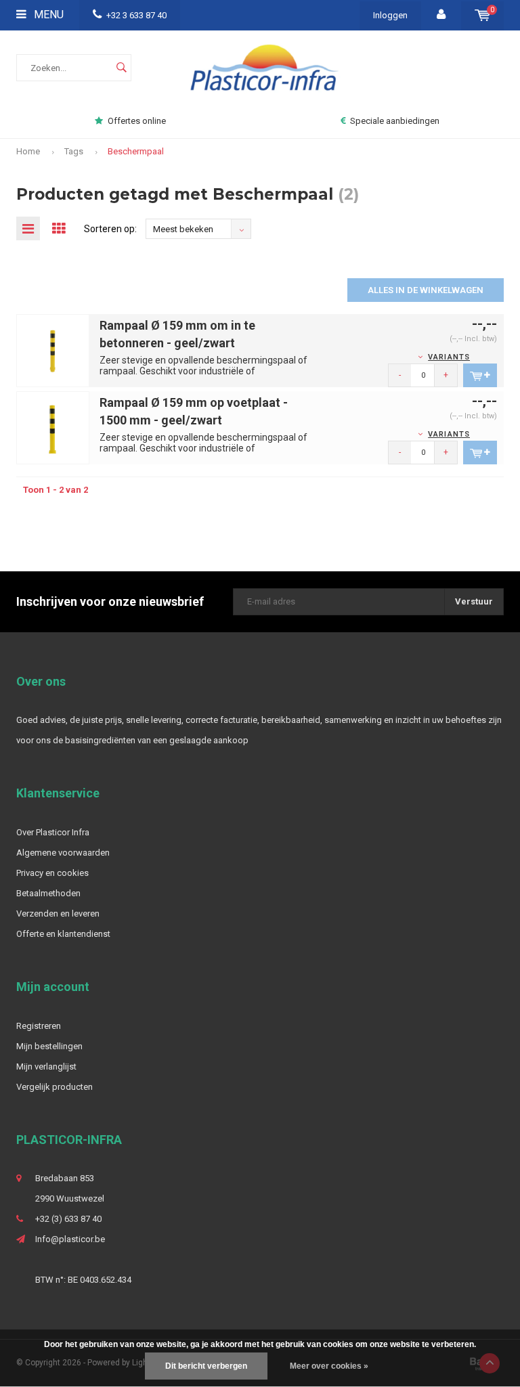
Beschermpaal (136, 151)
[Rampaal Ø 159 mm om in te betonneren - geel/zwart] (53, 350)
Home (28, 151)
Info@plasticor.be (70, 1239)
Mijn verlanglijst (46, 1066)
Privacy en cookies (52, 873)
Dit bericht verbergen (206, 1366)
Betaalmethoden (48, 893)
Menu (47, 14)
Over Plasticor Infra (52, 832)
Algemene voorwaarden (63, 852)
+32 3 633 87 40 (136, 15)
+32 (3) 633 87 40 (68, 1219)
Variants (449, 357)
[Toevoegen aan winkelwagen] (480, 375)
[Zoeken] (121, 67)
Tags (73, 151)
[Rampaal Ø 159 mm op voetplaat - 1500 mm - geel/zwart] (53, 427)
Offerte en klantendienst (63, 934)
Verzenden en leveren (58, 913)
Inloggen (390, 15)
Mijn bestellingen (49, 1046)
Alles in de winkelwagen (425, 290)
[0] (482, 15)
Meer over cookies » (329, 1366)
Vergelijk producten (54, 1087)
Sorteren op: (110, 228)
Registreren (38, 1026)
